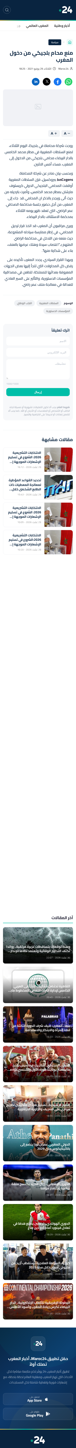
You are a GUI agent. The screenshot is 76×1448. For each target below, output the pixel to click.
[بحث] (7, 10)
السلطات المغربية (49, 303)
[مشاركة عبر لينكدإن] (35, 81)
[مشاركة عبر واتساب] (68, 81)
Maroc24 (63, 69)
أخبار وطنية (62, 26)
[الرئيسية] (69, 42)
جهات (16, 26)
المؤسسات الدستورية (58, 311)
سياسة (54, 42)
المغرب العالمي (37, 26)
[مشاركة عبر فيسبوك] (57, 81)
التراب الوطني (24, 303)
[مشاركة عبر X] (46, 81)
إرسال (38, 392)
